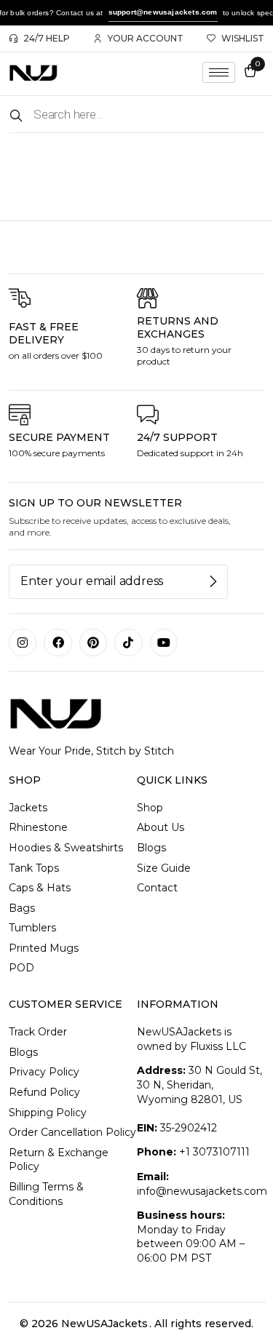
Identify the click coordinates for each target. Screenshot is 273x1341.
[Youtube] (164, 642)
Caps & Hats (40, 887)
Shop (150, 807)
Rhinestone (38, 827)
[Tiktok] (128, 642)
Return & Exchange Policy (58, 1160)
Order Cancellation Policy (72, 1132)
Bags (22, 908)
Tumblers (32, 927)
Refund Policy (44, 1092)
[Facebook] (57, 642)
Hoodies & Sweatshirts (66, 847)
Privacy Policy (44, 1071)
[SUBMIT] (214, 582)
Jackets (28, 807)
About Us (160, 827)
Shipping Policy (48, 1112)
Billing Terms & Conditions (46, 1194)
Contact (157, 887)
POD (21, 967)
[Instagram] (22, 642)
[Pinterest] (93, 642)
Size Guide (164, 868)
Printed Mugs (44, 948)
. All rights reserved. (201, 1323)
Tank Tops (34, 868)
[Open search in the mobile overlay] (136, 114)
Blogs (151, 847)
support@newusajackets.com (163, 12)
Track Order (38, 1031)
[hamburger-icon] (218, 72)
